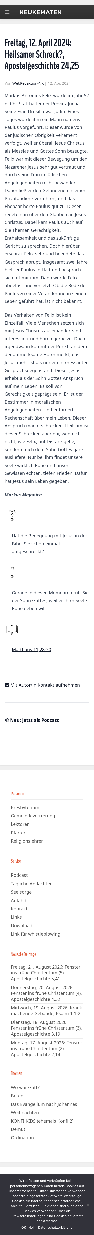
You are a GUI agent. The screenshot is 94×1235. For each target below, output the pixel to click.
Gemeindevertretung (33, 816)
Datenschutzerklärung (55, 1227)
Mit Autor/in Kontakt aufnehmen (45, 685)
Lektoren (20, 824)
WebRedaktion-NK (28, 83)
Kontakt (19, 909)
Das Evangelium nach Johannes (44, 1104)
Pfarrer (18, 833)
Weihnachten (25, 1112)
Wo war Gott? (25, 1087)
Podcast (19, 875)
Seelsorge (21, 892)
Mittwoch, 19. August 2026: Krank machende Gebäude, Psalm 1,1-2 (46, 1010)
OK (23, 1227)
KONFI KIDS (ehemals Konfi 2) (42, 1121)
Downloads (23, 925)
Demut (18, 1129)
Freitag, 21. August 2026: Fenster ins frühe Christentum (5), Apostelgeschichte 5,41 (45, 973)
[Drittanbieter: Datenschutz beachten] (7, 720)
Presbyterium (25, 807)
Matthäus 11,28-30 (31, 649)
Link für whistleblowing (35, 934)
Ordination (22, 1138)
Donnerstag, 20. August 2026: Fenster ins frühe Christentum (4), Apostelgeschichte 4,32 (46, 993)
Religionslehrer (27, 841)
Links (16, 917)
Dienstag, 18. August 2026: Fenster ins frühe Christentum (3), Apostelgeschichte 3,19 (46, 1028)
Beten (17, 1096)
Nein (32, 1227)
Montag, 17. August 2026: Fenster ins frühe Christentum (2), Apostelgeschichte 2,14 (46, 1048)
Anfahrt (19, 900)
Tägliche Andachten (32, 884)
